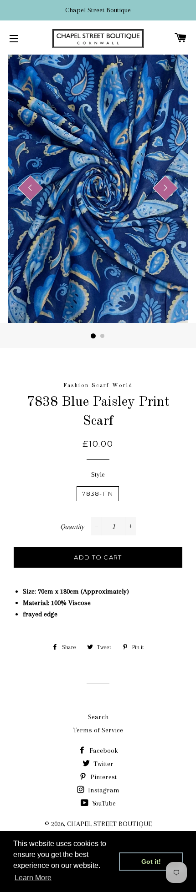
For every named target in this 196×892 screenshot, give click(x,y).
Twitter (102, 764)
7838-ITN (97, 493)
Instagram (102, 790)
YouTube (103, 803)
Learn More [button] (33, 878)
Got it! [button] (151, 861)
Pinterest (102, 777)
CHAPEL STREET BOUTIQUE (109, 824)
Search (98, 717)
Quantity (72, 527)
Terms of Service (98, 730)
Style (98, 474)
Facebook (103, 750)
